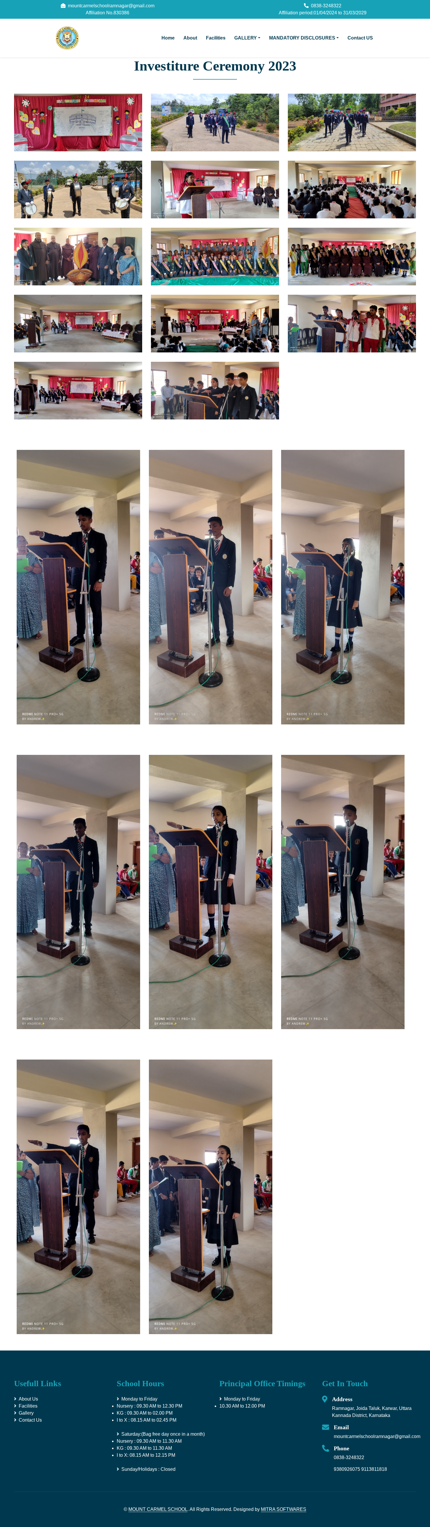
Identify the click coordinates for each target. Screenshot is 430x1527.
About (190, 37)
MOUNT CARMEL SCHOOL (158, 1509)
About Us (28, 1398)
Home (168, 37)
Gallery (26, 1413)
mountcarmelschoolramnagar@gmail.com (377, 1436)
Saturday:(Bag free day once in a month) (161, 1445)
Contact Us (30, 1420)
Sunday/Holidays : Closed (148, 1469)
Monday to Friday (149, 1409)
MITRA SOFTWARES (283, 1509)
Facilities (216, 37)
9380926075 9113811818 (360, 1469)
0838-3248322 (349, 1457)
